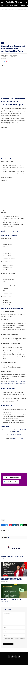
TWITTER (20, 438)
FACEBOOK (14, 438)
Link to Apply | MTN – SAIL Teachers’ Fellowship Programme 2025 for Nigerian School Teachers (13, 383)
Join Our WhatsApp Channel (12, 477)
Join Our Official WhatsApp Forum (7, 665)
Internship (22, 5)
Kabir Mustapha (5, 55)
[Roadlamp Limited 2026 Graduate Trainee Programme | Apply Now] (14, 548)
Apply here (5, 426)
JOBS (7, 5)
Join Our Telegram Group (12, 481)
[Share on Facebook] (2, 61)
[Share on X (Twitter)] (4, 61)
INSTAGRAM (11, 440)
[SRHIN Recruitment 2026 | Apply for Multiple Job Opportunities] (14, 591)
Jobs (3, 520)
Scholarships (14, 5)
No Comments (18, 56)
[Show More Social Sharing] (9, 61)
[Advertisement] (14, 28)
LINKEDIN (17, 440)
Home (2, 5)
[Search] (26, 2)
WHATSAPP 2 (16, 431)
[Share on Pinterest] (6, 61)
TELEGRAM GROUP (16, 435)
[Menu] (2, 2)
